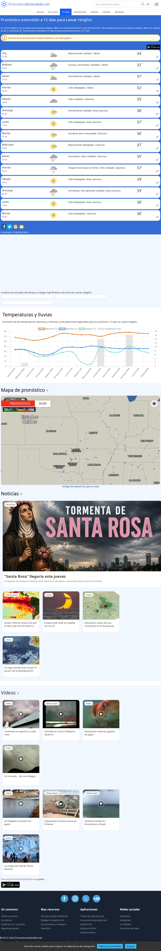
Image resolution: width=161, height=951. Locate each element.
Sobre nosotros (9, 916)
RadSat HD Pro (88, 928)
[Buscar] (143, 4)
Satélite (106, 11)
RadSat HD (86, 924)
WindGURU (80, 11)
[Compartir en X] (9, 227)
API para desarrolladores (54, 916)
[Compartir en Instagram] (15, 227)
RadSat (94, 11)
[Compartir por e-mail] (21, 227)
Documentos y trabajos (53, 924)
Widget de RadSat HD (52, 920)
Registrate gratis (10, 928)
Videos (8, 692)
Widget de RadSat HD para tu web (80, 486)
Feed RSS (46, 928)
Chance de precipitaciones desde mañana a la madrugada (40, 37)
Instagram (125, 920)
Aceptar (131, 946)
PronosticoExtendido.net (93, 920)
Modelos (119, 11)
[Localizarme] (148, 4)
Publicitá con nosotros (13, 924)
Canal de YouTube (129, 928)
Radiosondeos (88, 932)
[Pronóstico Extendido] (25, 4)
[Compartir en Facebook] (3, 227)
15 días (66, 11)
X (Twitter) (125, 924)
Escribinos (6, 920)
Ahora (40, 11)
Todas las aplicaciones (92, 916)
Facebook (125, 916)
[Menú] (156, 4)
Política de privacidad (110, 946)
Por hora (52, 11)
